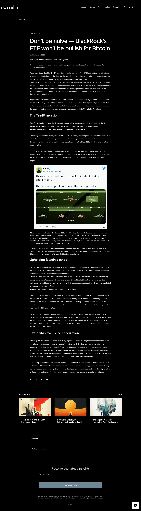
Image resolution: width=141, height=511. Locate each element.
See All (120, 394)
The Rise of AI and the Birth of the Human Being (34, 421)
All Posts (22, 19)
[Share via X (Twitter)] (36, 379)
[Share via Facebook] (31, 379)
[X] (125, 7)
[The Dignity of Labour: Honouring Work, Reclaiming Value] (106, 407)
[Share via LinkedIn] (42, 379)
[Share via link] (47, 379)
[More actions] (110, 34)
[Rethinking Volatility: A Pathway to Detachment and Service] (71, 407)
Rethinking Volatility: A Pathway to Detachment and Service (69, 421)
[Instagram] (132, 7)
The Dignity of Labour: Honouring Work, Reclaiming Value (105, 421)
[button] (119, 19)
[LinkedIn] (129, 7)
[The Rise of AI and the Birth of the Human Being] (35, 407)
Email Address (44, 474)
